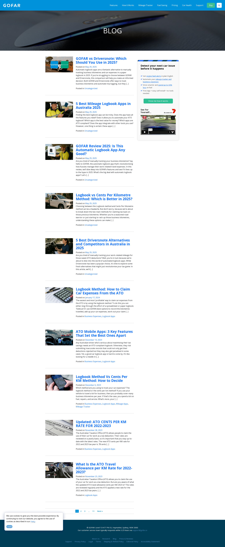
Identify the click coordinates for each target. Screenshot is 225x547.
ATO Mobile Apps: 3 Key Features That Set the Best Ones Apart (104, 333)
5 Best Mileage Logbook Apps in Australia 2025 (103, 105)
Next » (100, 511)
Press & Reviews (126, 539)
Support (199, 5)
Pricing (175, 5)
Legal (90, 541)
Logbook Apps (108, 316)
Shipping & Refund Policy (114, 541)
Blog (114, 539)
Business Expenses (92, 316)
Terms (98, 541)
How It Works (128, 5)
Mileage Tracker (145, 5)
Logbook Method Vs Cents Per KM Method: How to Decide (101, 378)
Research (106, 539)
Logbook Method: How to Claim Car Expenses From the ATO (103, 291)
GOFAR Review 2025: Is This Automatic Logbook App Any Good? (100, 150)
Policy (33, 521)
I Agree (9, 527)
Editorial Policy (132, 541)
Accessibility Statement (150, 541)
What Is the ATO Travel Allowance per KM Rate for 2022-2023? (104, 468)
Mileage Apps (122, 404)
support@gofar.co (140, 530)
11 (93, 511)
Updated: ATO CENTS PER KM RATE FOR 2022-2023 (101, 423)
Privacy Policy (80, 541)
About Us (95, 539)
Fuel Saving (162, 5)
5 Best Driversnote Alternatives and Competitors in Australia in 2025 (103, 244)
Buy (211, 5)
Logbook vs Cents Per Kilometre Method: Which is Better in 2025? (104, 197)
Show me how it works (158, 101)
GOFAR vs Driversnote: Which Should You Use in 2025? (101, 60)
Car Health (187, 5)
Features (114, 5)
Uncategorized (90, 88)
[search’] (219, 5)
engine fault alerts (153, 76)
